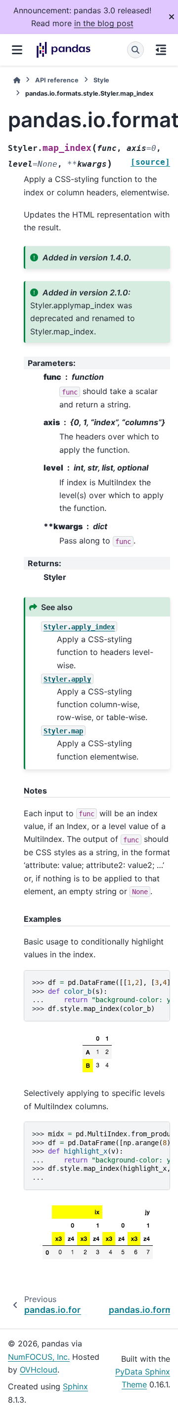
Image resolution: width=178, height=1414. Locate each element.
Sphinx (75, 1386)
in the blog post (104, 23)
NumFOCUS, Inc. (39, 1357)
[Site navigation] (17, 49)
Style (101, 80)
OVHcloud (38, 1370)
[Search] (135, 49)
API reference (57, 80)
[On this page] (161, 49)
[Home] (16, 80)
